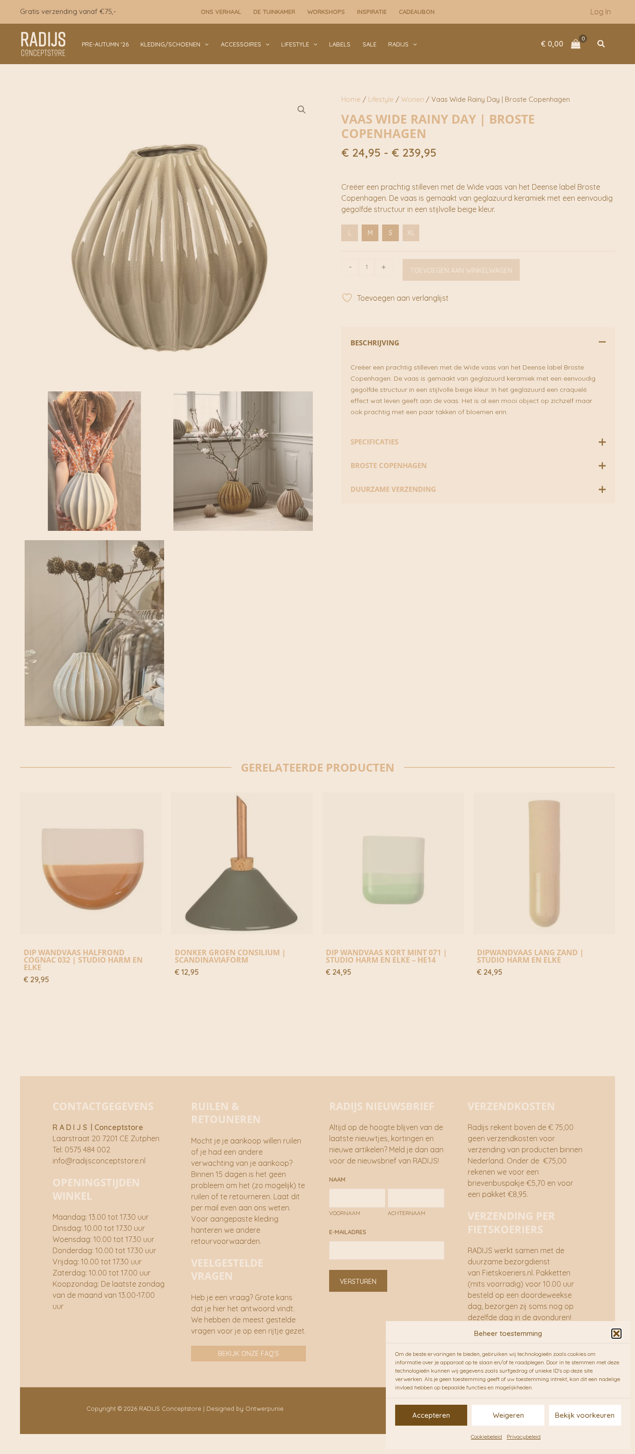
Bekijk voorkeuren (585, 1415)
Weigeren (508, 1415)
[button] (616, 1333)
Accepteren (431, 1415)
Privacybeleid (524, 1436)
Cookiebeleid (486, 1436)
